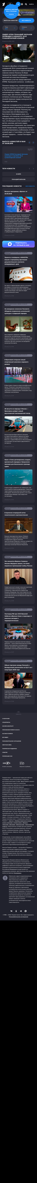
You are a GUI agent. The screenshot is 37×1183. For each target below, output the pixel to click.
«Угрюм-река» (17, 822)
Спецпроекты (6, 722)
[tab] (26, 20)
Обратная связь (6, 744)
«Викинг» (25, 822)
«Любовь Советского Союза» (23, 821)
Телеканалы (17, 873)
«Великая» (12, 824)
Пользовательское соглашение (11, 741)
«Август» (11, 821)
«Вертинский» (20, 824)
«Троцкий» (5, 824)
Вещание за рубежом (25, 766)
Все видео (5, 737)
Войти (31, 4)
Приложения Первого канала (11, 729)
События (4, 752)
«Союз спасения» (7, 822)
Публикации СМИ (7, 756)
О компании (5, 718)
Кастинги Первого (7, 733)
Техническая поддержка (9, 748)
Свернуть (18, 714)
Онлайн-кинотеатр (7, 726)
